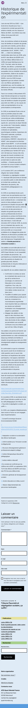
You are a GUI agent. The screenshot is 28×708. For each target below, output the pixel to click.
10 (2, 481)
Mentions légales (7, 683)
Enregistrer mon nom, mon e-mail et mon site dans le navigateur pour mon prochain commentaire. (15, 580)
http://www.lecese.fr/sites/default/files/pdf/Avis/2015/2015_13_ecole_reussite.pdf (14, 429)
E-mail (3, 559)
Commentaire (6, 530)
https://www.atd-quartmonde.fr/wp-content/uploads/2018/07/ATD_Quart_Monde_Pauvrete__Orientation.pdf (14, 391)
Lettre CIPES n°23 (6, 638)
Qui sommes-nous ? (8, 675)
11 (1, 485)
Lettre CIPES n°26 (6, 622)
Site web (4, 568)
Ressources (16, 503)
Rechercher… (5, 647)
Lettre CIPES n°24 (6, 636)
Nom (2, 549)
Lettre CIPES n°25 (6, 634)
